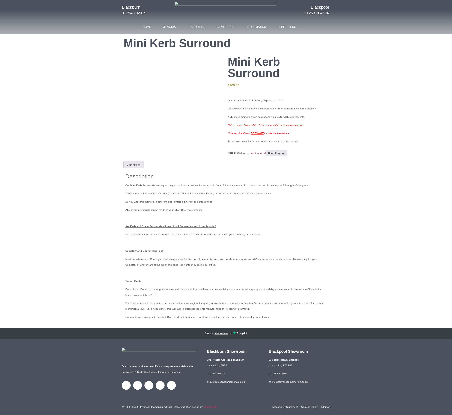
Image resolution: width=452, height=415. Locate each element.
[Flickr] (171, 385)
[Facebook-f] (126, 385)
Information (256, 26)
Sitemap (325, 406)
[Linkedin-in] (148, 385)
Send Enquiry (276, 153)
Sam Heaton (210, 406)
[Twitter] (137, 385)
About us (198, 26)
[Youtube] (160, 385)
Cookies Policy (309, 406)
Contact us (287, 26)
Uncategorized (257, 153)
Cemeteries (226, 26)
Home (147, 26)
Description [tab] (134, 164)
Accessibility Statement (285, 406)
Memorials (170, 26)
